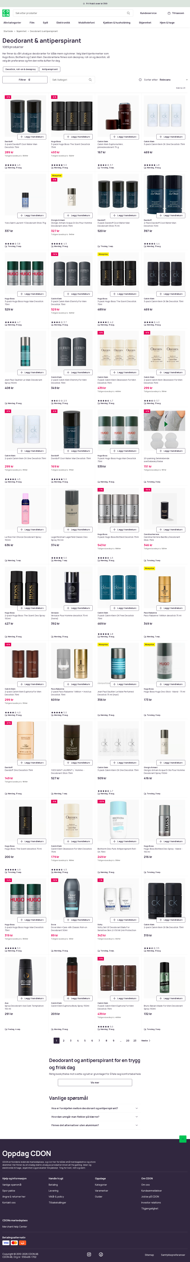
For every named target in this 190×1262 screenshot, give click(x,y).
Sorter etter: (151, 79)
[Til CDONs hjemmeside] (6, 13)
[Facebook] (101, 1254)
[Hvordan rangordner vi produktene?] (140, 79)
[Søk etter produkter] (128, 13)
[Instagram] (89, 1254)
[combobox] (73, 13)
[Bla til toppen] (182, 1139)
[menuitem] (12, 22)
